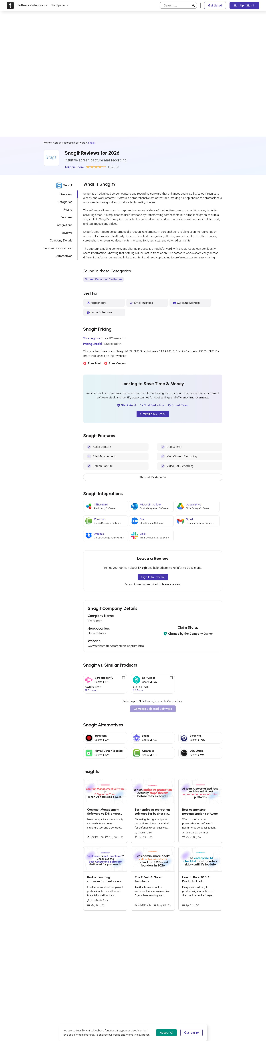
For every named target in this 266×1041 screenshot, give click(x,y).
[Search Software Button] (193, 5)
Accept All (166, 1032)
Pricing (67, 209)
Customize (191, 1032)
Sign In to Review (152, 577)
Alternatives (64, 256)
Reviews (66, 233)
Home (47, 142)
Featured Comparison (58, 248)
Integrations (64, 225)
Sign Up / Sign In (244, 5)
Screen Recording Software (69, 142)
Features (66, 217)
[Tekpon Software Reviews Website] (10, 5)
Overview (66, 194)
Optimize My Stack (152, 414)
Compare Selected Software (153, 709)
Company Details (61, 240)
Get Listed (215, 5)
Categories (64, 202)
